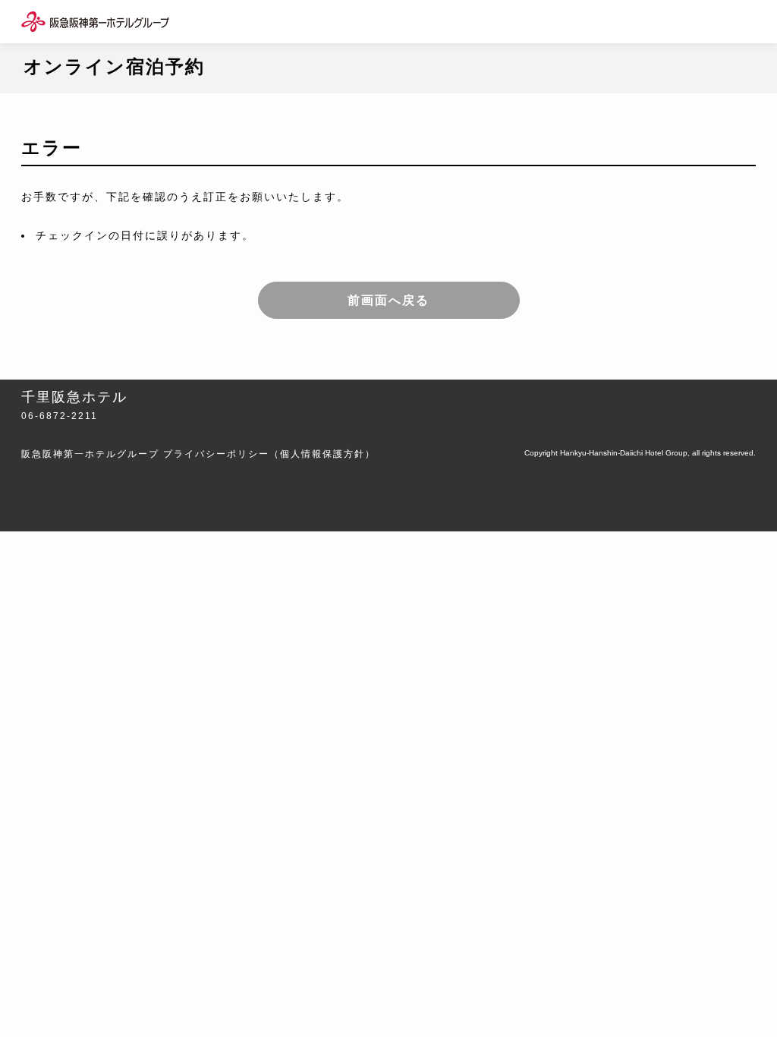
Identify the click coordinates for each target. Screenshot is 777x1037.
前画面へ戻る (388, 300)
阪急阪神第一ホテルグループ (90, 454)
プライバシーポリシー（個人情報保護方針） (269, 454)
